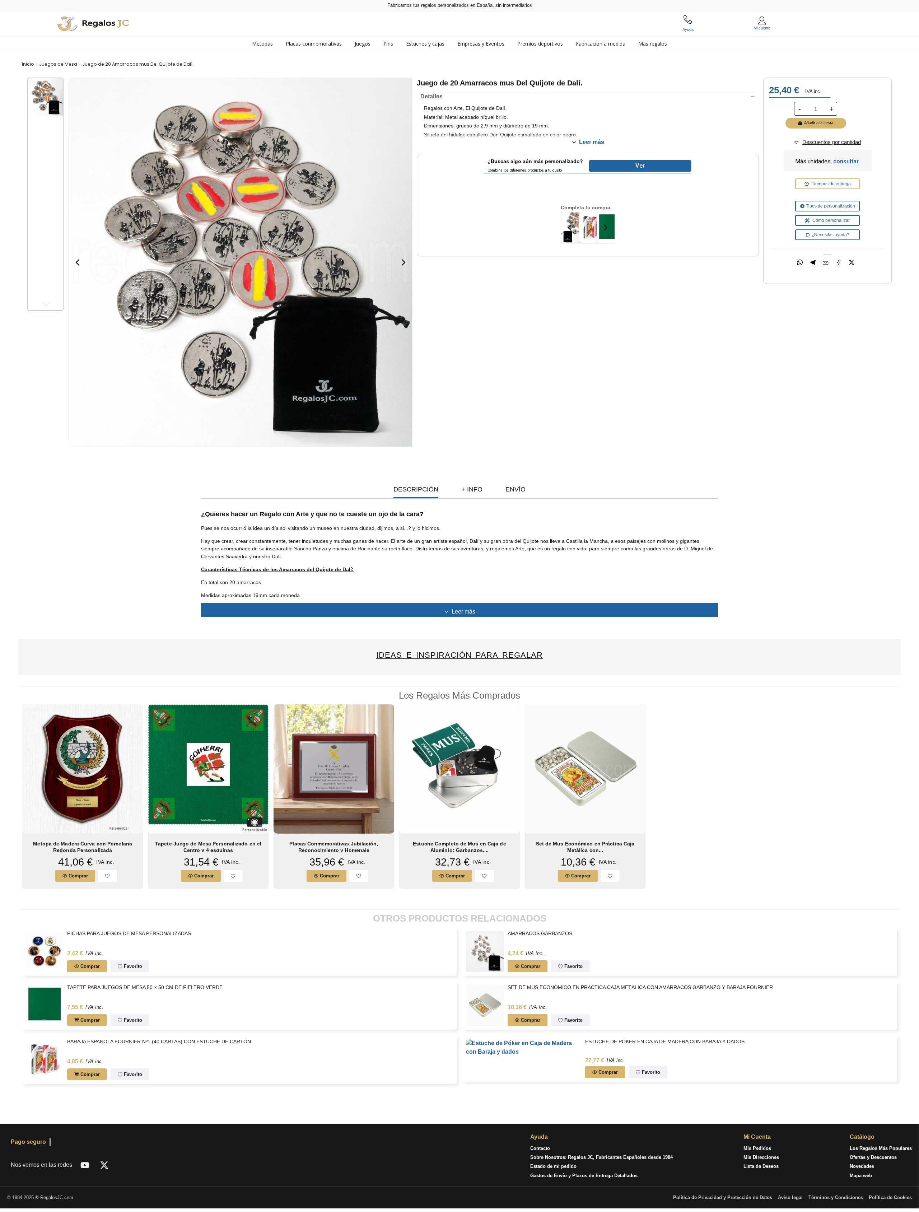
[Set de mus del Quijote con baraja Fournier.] (575, 227)
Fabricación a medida (600, 43)
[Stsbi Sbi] (85, 1165)
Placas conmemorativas (314, 43)
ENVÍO (515, 489)
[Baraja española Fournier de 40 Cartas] (593, 227)
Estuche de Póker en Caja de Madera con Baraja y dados (665, 1041)
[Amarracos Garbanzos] (485, 951)
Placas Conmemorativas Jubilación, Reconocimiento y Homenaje (333, 847)
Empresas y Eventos (480, 43)
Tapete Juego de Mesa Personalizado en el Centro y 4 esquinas (208, 847)
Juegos (362, 43)
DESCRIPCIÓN (415, 489)
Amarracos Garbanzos (540, 933)
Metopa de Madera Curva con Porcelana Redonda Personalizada (82, 847)
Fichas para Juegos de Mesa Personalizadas (129, 933)
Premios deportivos (540, 43)
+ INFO (471, 489)
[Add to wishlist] (107, 876)
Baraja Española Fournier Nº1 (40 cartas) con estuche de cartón (159, 1041)
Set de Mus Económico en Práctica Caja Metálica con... (585, 847)
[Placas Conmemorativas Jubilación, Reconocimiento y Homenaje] (334, 768)
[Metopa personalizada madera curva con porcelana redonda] (82, 768)
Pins (388, 43)
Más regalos (652, 43)
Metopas (262, 43)
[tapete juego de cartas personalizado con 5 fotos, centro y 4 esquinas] (208, 768)
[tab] (262, 44)
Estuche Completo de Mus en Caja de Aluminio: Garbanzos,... (459, 847)
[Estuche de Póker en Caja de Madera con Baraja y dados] (524, 1047)
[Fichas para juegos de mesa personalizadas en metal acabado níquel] (44, 951)
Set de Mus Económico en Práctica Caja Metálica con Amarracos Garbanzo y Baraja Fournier (640, 987)
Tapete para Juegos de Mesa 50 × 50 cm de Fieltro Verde (145, 987)
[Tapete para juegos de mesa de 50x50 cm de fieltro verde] (611, 227)
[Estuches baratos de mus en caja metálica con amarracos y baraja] (585, 768)
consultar (846, 161)
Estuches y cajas (425, 43)
